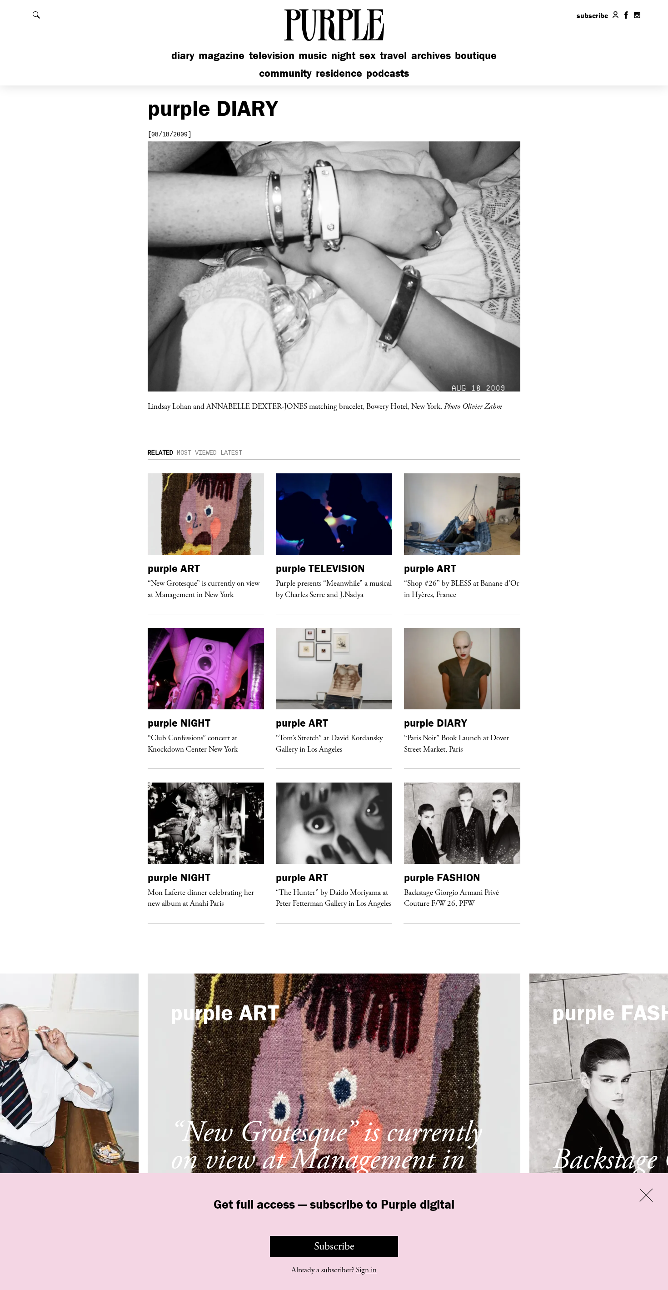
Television (271, 55)
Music (313, 55)
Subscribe (334, 1246)
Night (343, 55)
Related (160, 453)
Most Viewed (197, 453)
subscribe (592, 15)
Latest (231, 453)
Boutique (476, 55)
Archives (431, 55)
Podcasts (387, 73)
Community (285, 73)
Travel (393, 55)
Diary (182, 55)
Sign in (366, 1270)
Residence (339, 73)
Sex (367, 55)
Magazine (221, 55)
